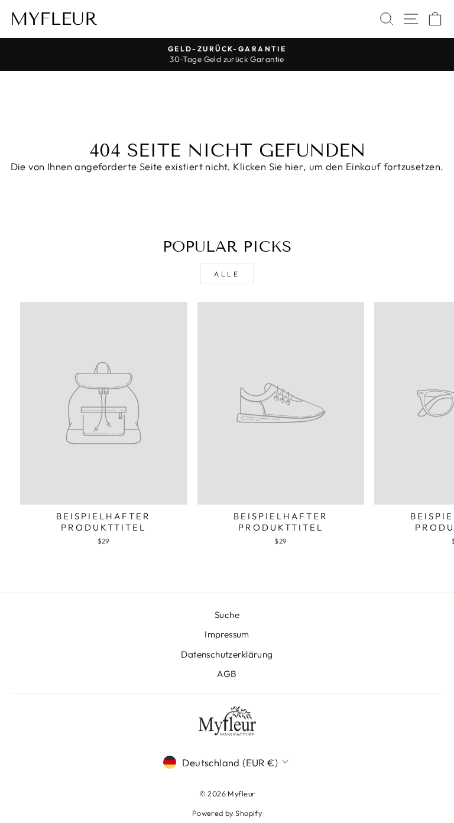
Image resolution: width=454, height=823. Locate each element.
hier (294, 166)
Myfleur (54, 19)
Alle (226, 273)
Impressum (227, 634)
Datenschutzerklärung (227, 654)
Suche (227, 614)
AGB (226, 673)
